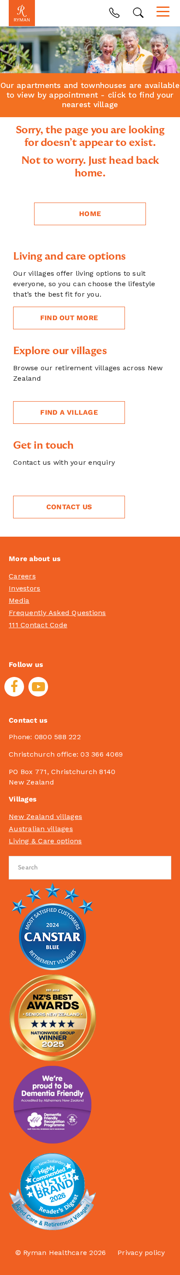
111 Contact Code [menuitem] (38, 625)
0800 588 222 (58, 737)
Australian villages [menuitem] (41, 829)
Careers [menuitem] (22, 576)
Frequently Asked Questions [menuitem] (57, 613)
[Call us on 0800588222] (114, 12)
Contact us (69, 507)
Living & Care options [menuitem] (45, 841)
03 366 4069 (101, 754)
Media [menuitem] (19, 600)
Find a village (69, 412)
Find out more (69, 318)
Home (90, 214)
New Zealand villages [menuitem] (45, 816)
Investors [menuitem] (24, 588)
